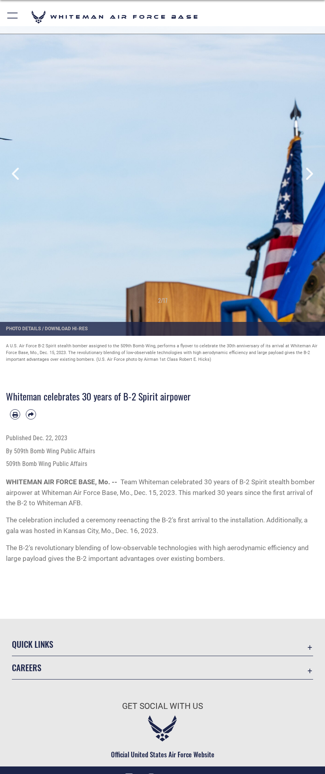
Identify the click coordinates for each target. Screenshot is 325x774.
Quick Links (32, 644)
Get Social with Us (162, 706)
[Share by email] (31, 414)
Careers (26, 667)
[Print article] (15, 414)
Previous (16, 174)
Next (308, 174)
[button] (13, 17)
